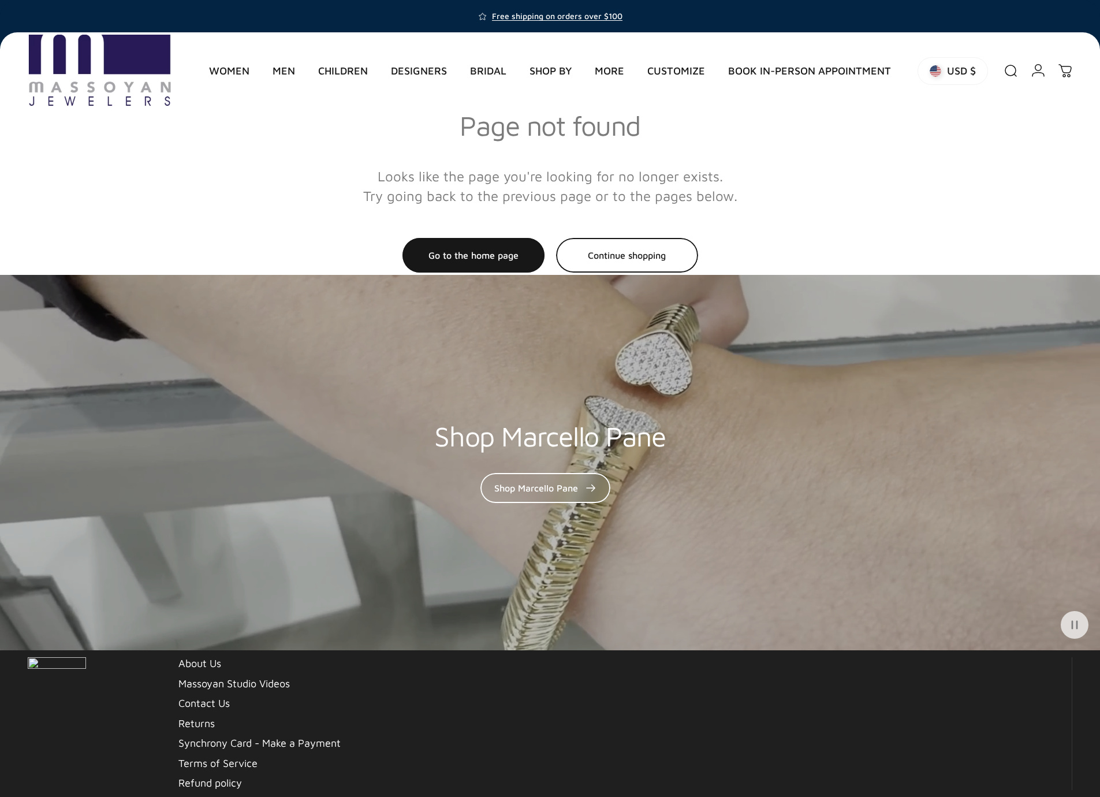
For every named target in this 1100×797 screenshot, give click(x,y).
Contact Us (204, 703)
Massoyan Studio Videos (234, 683)
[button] (1074, 625)
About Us (199, 663)
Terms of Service (218, 763)
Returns (196, 723)
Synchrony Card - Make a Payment (259, 743)
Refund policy (210, 783)
